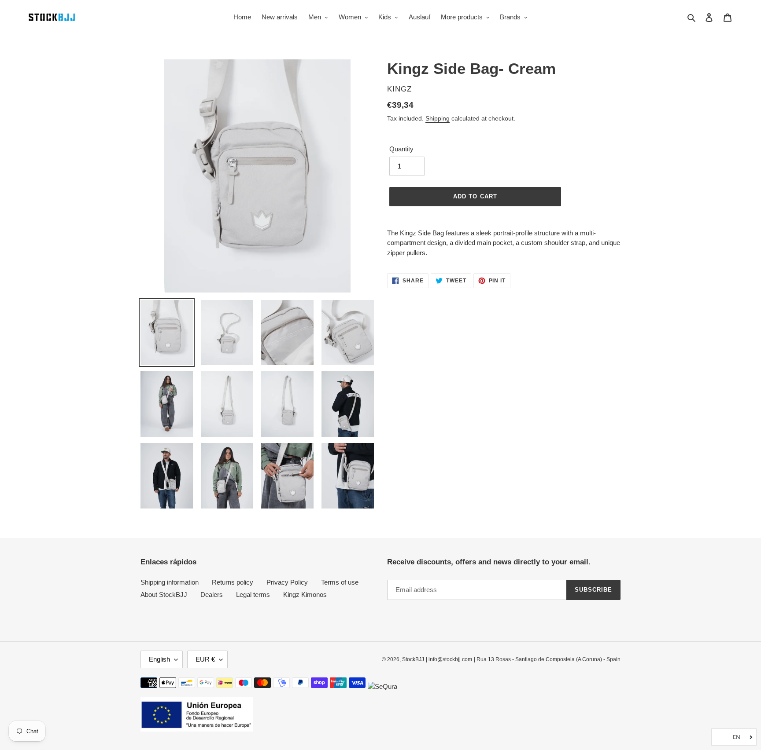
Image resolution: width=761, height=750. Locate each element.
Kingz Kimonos (305, 594)
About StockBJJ (163, 594)
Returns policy (232, 582)
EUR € (205, 659)
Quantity (401, 149)
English (159, 659)
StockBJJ (413, 659)
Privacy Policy (287, 582)
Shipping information (169, 582)
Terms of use (339, 582)
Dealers (211, 594)
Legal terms (253, 594)
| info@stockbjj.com (449, 659)
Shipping (437, 118)
